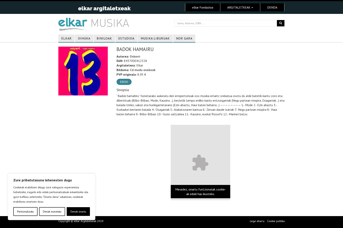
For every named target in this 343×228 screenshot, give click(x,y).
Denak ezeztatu (52, 211)
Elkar (66, 38)
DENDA (272, 7)
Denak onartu (78, 211)
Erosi (124, 82)
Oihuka (84, 38)
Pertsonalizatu (25, 211)
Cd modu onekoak (142, 70)
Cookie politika (276, 221)
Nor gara (184, 38)
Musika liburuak (155, 38)
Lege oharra (257, 221)
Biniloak (104, 38)
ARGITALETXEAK (239, 7)
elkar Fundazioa (202, 7)
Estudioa (126, 38)
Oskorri (135, 56)
